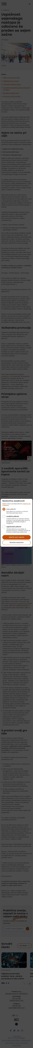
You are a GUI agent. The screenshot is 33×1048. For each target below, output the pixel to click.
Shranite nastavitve (16, 542)
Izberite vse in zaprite (16, 537)
